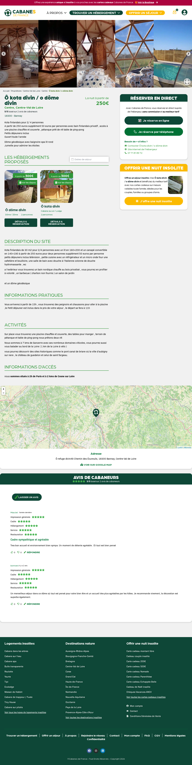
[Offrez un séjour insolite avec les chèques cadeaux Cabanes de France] (96, 382)
